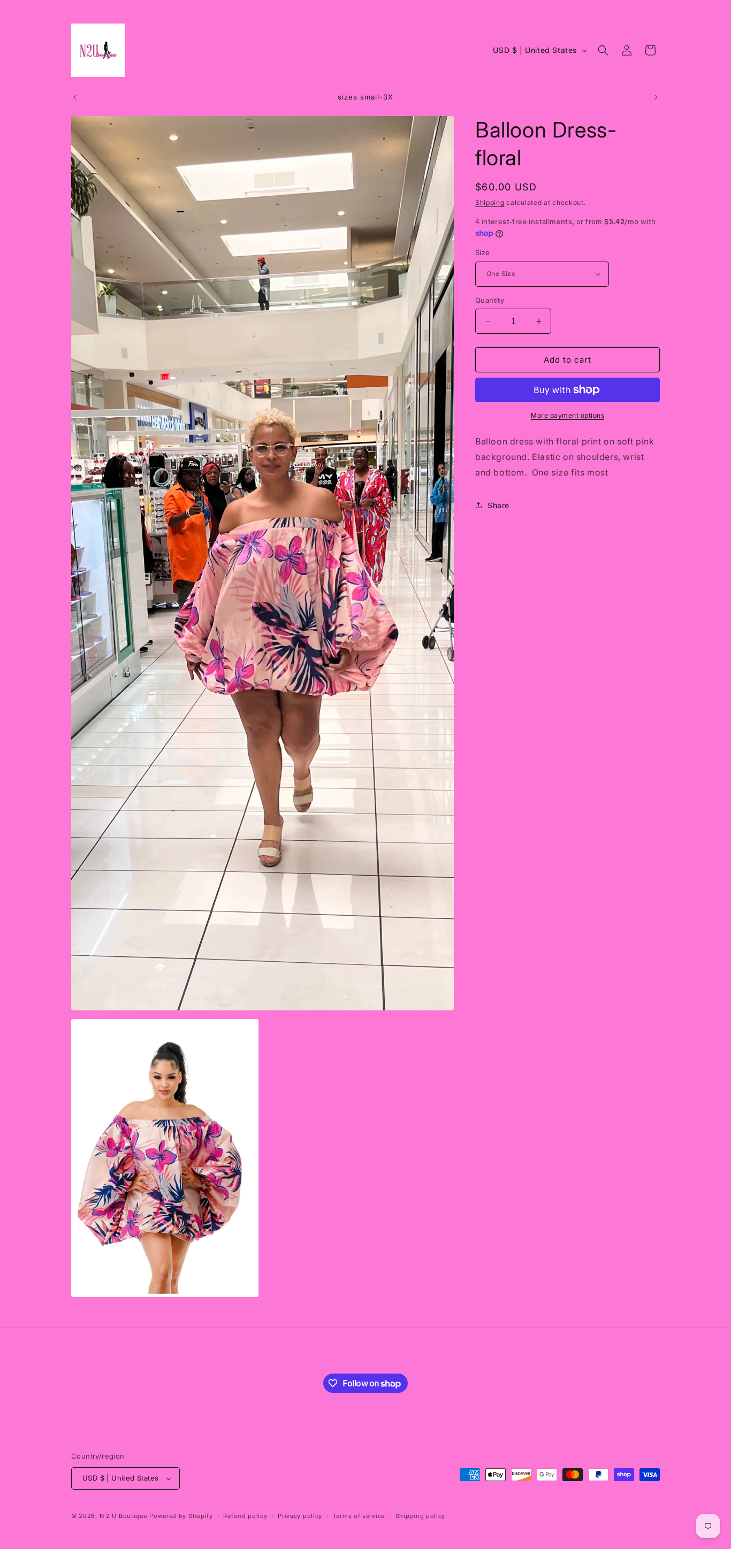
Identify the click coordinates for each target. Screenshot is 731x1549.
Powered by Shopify (181, 1516)
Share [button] (498, 505)
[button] (603, 50)
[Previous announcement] (75, 97)
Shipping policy (420, 1516)
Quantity (489, 300)
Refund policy (245, 1516)
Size (482, 252)
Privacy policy (300, 1516)
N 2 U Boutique (124, 1516)
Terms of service (359, 1516)
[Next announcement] (656, 97)
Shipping (490, 202)
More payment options (567, 415)
